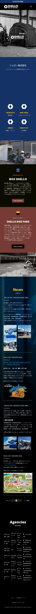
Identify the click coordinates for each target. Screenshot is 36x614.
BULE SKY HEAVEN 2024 (13, 357)
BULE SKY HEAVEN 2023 (13, 456)
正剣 (12, 549)
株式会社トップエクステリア (13, 563)
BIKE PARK (24, 113)
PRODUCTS (10, 113)
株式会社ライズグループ (13, 577)
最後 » (28, 500)
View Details (18, 201)
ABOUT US (24, 128)
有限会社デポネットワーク (13, 542)
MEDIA (10, 128)
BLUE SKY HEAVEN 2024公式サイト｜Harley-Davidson (17, 364)
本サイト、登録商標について (18, 597)
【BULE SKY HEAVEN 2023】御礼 (16, 405)
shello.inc (19, 607)
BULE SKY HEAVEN (10, 465)
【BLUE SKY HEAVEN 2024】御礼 (16, 298)
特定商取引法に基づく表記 (18, 602)
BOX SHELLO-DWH (16, 373)
